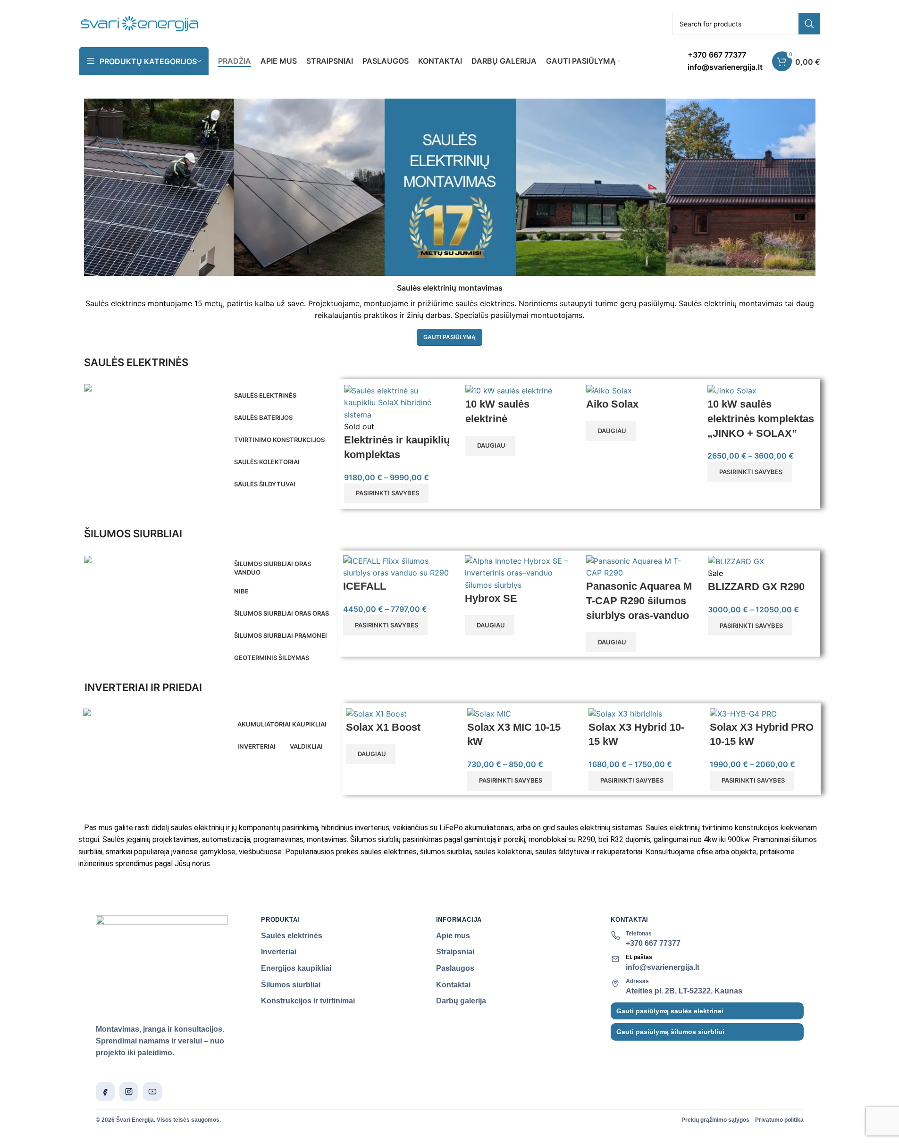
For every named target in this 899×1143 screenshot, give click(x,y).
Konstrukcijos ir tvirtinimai (308, 1001)
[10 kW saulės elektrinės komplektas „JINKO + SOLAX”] (731, 390)
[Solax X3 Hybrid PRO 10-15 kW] (743, 713)
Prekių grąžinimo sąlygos (715, 1120)
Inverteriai (278, 952)
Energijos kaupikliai (296, 968)
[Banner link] (153, 390)
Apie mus (453, 936)
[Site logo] (140, 22)
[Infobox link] (725, 61)
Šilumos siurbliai (290, 985)
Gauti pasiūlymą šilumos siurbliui (670, 1031)
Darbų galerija (461, 1001)
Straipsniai (455, 952)
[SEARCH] (809, 23)
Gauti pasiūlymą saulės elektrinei (669, 1011)
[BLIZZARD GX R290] (736, 561)
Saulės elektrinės (291, 936)
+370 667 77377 (653, 943)
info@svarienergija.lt (662, 967)
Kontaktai (453, 985)
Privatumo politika (779, 1120)
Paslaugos (455, 968)
